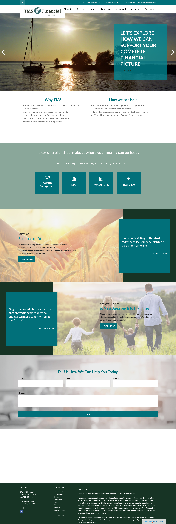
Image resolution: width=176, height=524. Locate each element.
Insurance (58, 500)
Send (88, 414)
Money (57, 505)
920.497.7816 (30, 494)
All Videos (58, 513)
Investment (58, 494)
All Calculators (59, 515)
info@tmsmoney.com (148, 2)
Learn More (126, 70)
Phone (116, 378)
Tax (55, 502)
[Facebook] (22, 2)
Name (20, 378)
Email (67, 378)
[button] (68, 9)
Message (22, 393)
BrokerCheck (130, 494)
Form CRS (86, 489)
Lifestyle (57, 507)
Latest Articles (60, 510)
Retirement (58, 492)
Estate (57, 497)
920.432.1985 (130, 2)
